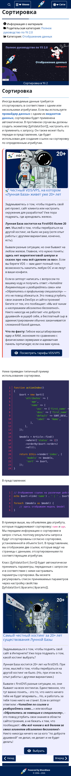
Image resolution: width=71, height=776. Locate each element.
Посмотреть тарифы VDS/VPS (39, 353)
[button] (22, 4)
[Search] (9, 4)
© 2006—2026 (39, 771)
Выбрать (38, 751)
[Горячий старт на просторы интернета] (41, 4)
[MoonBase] (24, 771)
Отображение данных (37, 36)
